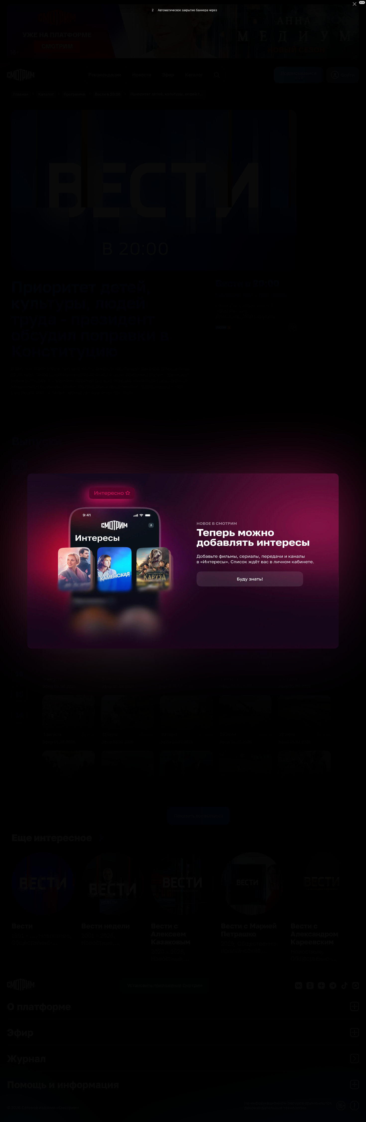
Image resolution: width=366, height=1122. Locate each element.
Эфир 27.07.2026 (58, 797)
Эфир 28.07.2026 (294, 741)
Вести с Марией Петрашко (249, 930)
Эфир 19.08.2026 (176, 519)
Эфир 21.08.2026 (58, 519)
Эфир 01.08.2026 (58, 741)
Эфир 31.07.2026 (117, 741)
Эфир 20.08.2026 (118, 519)
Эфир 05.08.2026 (118, 686)
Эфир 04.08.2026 (177, 686)
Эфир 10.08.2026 (117, 630)
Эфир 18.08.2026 (235, 519)
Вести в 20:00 (107, 94)
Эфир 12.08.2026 (294, 575)
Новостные (227, 305)
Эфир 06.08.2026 (59, 686)
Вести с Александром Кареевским (314, 934)
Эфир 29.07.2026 (235, 741)
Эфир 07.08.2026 (294, 630)
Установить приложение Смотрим (164, 985)
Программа (74, 94)
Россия (279, 295)
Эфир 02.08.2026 (294, 686)
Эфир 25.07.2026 (176, 797)
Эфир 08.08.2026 (236, 630)
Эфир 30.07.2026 (176, 741)
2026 (69, 462)
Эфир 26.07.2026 (117, 797)
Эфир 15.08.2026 (117, 575)
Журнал (26, 1058)
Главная (20, 94)
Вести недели (105, 926)
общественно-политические (244, 308)
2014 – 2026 (256, 295)
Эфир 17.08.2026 (294, 519)
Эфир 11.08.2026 (58, 630)
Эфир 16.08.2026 (58, 575)
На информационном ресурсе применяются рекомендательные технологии (288, 1105)
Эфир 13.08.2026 (235, 575)
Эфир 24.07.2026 (235, 797)
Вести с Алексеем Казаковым (170, 934)
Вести (22, 926)
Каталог (46, 94)
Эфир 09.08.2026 (177, 630)
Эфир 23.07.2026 (294, 797)
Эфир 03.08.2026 (235, 686)
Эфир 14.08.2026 (176, 575)
